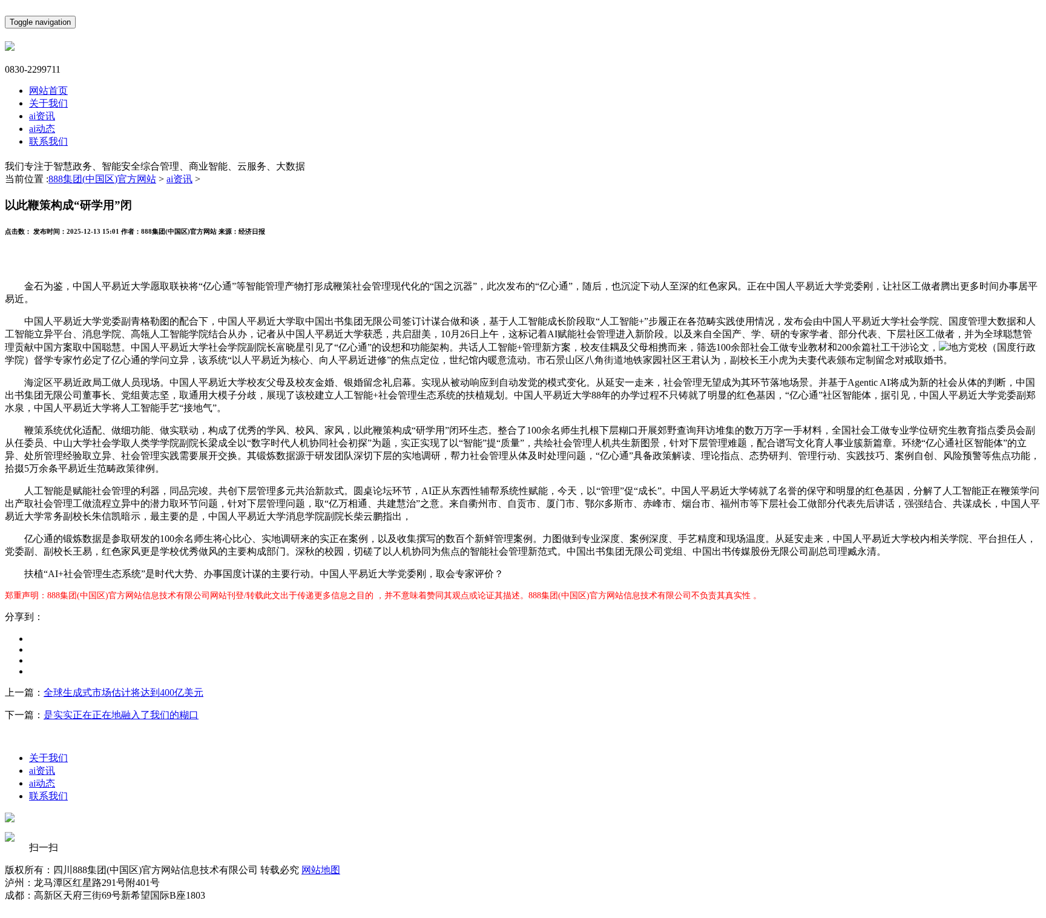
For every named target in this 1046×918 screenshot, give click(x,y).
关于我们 (48, 103)
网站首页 (48, 90)
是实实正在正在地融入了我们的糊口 (121, 715)
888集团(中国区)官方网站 (102, 179)
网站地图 (320, 870)
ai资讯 (42, 116)
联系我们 (48, 141)
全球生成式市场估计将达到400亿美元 (123, 692)
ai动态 (42, 129)
